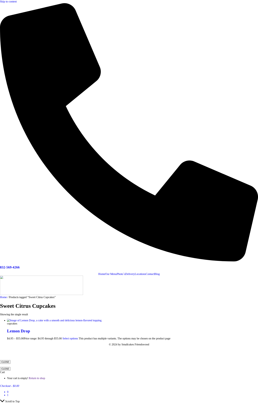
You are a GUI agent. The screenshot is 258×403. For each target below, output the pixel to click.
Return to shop (37, 378)
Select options (70, 338)
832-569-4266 (10, 267)
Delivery (130, 273)
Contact (150, 273)
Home (101, 273)
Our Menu (111, 273)
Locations (140, 273)
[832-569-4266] (129, 260)
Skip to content (8, 1)
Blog (157, 273)
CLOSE (5, 362)
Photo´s (121, 273)
